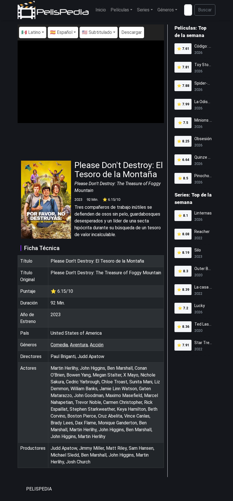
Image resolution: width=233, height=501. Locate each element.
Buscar (205, 10)
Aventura (79, 344)
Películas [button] (120, 10)
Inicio (100, 10)
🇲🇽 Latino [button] (31, 32)
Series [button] (143, 10)
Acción (96, 344)
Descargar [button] (131, 32)
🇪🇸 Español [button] (61, 32)
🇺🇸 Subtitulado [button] (97, 32)
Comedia (59, 344)
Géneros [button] (165, 10)
